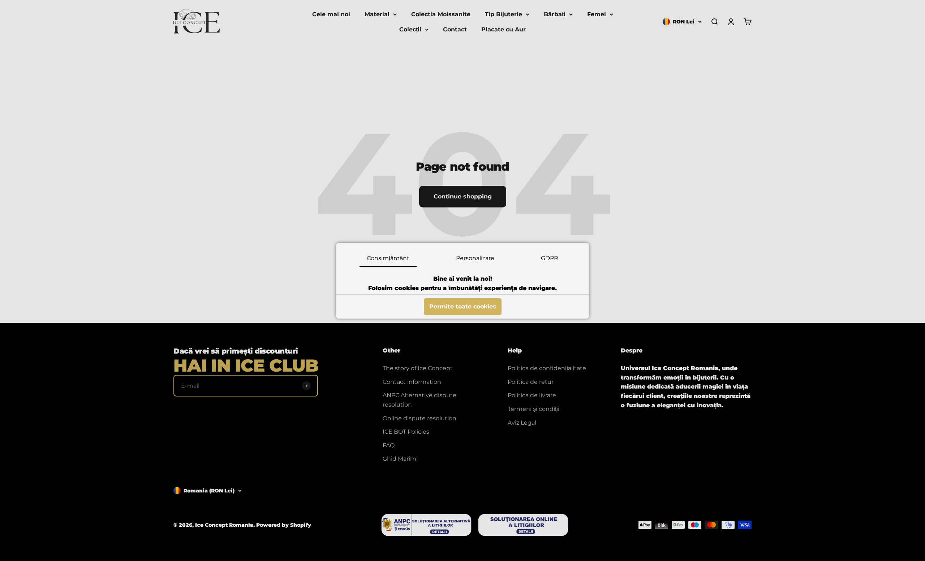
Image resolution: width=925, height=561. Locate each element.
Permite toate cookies (462, 306)
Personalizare (475, 258)
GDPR (549, 258)
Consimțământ (388, 258)
